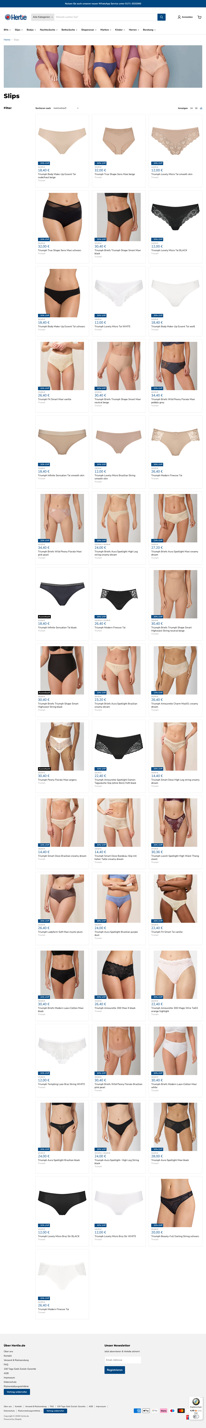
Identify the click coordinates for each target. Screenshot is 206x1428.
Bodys (30, 29)
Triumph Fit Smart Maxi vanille (54, 399)
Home (7, 39)
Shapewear (88, 29)
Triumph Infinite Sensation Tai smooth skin (61, 475)
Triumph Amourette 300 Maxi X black (115, 1008)
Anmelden (187, 17)
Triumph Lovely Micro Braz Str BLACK (58, 1236)
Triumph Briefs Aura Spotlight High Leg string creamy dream (116, 553)
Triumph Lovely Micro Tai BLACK (169, 250)
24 (191, 108)
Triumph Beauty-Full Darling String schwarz (175, 1236)
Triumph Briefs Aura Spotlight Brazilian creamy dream (116, 705)
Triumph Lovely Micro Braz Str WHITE (115, 1236)
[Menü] (201, 1398)
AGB (6, 1373)
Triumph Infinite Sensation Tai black (57, 627)
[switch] (196, 1416)
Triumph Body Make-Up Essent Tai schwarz (61, 326)
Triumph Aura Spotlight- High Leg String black (117, 1162)
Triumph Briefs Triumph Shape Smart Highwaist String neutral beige (171, 629)
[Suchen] (161, 17)
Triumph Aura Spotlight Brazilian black (59, 1160)
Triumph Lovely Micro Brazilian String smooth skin (115, 477)
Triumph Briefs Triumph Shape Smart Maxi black (118, 252)
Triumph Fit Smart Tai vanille (167, 932)
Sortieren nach (43, 108)
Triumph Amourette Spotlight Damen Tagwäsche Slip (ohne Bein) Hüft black (115, 781)
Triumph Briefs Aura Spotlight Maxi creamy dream (174, 553)
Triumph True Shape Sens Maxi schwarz (59, 250)
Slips (18, 29)
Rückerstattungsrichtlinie (16, 1386)
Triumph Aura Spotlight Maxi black (170, 1160)
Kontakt (8, 1355)
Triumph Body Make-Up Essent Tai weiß (173, 326)
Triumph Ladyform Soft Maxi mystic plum (60, 932)
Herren (133, 29)
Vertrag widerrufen (17, 1391)
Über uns (8, 1351)
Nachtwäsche (48, 29)
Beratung (148, 29)
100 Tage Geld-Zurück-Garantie (20, 1368)
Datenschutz (10, 1381)
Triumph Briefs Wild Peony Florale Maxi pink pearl (60, 553)
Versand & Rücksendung (16, 1360)
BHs (6, 29)
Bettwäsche (69, 29)
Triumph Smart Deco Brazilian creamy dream (62, 856)
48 (201, 108)
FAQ (6, 1364)
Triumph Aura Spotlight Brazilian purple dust (116, 933)
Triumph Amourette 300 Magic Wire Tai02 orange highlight (174, 1009)
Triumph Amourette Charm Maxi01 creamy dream (174, 705)
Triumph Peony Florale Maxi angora (57, 779)
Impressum (9, 1377)
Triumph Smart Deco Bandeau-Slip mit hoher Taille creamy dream (116, 857)
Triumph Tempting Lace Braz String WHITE (61, 1084)
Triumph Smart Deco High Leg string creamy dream (175, 781)
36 (196, 108)
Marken (104, 29)
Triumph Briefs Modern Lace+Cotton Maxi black (60, 1009)
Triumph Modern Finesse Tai (166, 475)
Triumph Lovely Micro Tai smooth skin (171, 174)
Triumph (41, 180)
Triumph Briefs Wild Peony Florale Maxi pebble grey (173, 401)
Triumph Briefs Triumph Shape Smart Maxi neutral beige (118, 401)
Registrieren (115, 1370)
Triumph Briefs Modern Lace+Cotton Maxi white (174, 1086)
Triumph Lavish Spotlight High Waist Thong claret (175, 857)
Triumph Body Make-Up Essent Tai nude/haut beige (57, 176)
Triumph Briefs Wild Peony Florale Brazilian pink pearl (118, 1086)
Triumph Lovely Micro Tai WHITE (112, 326)
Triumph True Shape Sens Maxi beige (115, 174)
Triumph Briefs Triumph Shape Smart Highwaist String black (58, 705)
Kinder (119, 29)
